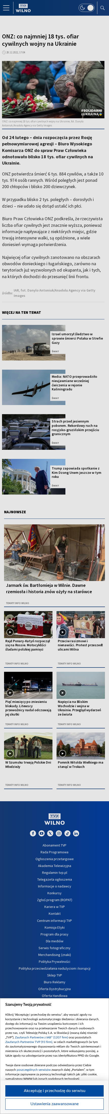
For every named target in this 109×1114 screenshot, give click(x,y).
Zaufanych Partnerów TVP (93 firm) (28, 1041)
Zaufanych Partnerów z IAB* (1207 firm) (41, 1037)
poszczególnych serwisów (34, 1069)
